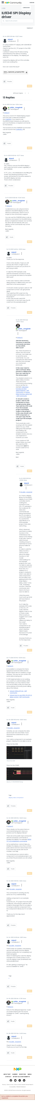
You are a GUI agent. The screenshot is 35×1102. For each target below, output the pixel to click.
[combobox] (17, 21)
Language (26, 7)
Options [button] (29, 28)
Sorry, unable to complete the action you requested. (14, 1097)
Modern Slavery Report (27, 1084)
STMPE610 (8, 119)
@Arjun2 (6, 113)
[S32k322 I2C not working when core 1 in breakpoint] (28, 93)
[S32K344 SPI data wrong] (25, 93)
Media (30, 1074)
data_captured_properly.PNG (14, 72)
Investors (22, 1074)
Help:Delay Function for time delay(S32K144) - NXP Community (22, 389)
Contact (8, 1076)
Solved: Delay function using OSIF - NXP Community (24, 394)
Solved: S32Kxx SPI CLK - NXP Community (18, 692)
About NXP (7, 1074)
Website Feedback (21, 1086)
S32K (3, 8)
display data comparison (16, 797)
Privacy (4, 1084)
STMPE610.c (19, 129)
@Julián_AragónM (26, 492)
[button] (18, 41)
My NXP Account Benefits (21, 1076)
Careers (15, 1074)
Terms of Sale (17, 1084)
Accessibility (12, 1086)
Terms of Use (10, 1084)
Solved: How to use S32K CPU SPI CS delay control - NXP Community (21, 696)
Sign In (32, 2)
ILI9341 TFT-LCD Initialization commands (19, 840)
